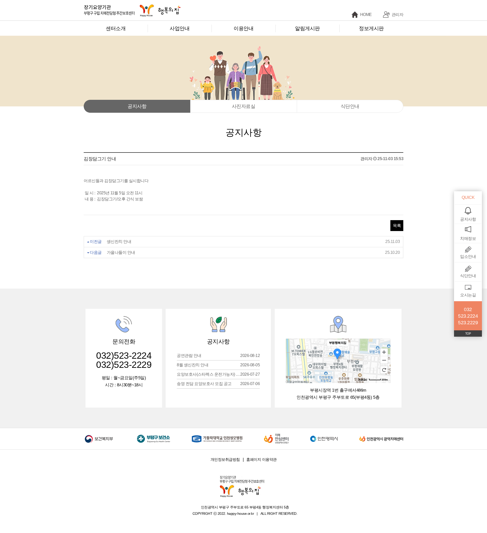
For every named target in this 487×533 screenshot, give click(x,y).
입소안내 (468, 256)
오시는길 (468, 295)
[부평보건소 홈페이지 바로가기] (153, 435)
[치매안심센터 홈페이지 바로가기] (276, 435)
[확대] (384, 352)
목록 (397, 225)
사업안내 (179, 28)
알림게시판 (307, 28)
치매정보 (468, 238)
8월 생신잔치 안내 (218, 365)
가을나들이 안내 (121, 252)
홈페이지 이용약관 (261, 459)
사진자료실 (243, 106)
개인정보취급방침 (225, 459)
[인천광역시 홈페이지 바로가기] (324, 435)
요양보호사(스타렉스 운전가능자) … (218, 374)
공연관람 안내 (218, 355)
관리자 (398, 14)
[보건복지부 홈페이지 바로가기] (100, 435)
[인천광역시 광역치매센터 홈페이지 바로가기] (381, 435)
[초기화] (384, 370)
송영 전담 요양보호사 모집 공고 (218, 384)
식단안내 (350, 106)
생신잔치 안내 (119, 241)
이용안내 (243, 28)
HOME (366, 14)
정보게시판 (371, 28)
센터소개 (116, 28)
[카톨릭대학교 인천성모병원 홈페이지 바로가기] (217, 435)
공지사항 (137, 106)
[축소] (384, 360)
